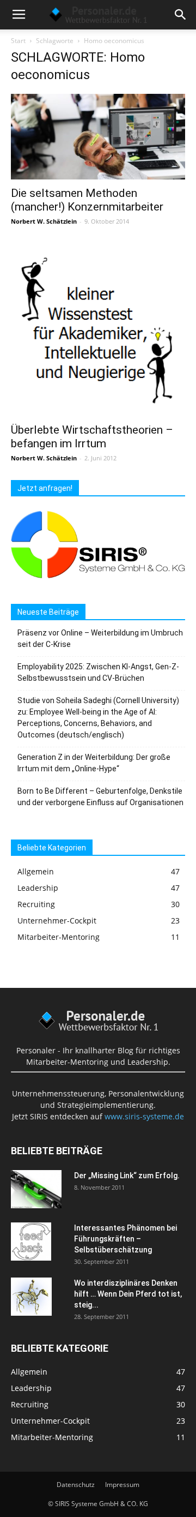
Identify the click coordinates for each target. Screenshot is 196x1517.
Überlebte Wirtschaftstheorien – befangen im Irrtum (92, 436)
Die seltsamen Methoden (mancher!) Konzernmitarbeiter (87, 200)
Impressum (122, 1484)
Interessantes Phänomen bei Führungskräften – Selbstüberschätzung (125, 1239)
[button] (181, 14)
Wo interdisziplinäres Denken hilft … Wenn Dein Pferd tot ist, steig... (128, 1294)
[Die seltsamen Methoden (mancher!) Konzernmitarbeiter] (98, 136)
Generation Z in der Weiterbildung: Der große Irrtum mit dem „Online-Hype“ (93, 763)
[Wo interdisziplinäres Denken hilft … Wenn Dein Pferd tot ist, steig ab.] (31, 1297)
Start (18, 40)
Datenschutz (76, 1484)
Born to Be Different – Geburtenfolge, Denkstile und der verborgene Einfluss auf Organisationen (100, 797)
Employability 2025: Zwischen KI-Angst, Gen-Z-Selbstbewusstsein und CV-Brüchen (98, 672)
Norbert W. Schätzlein (44, 221)
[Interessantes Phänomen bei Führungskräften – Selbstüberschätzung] (31, 1241)
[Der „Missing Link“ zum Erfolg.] (36, 1189)
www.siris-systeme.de (144, 1116)
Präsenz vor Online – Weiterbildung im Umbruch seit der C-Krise (100, 638)
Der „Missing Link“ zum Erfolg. (127, 1175)
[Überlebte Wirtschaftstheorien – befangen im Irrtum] (98, 330)
